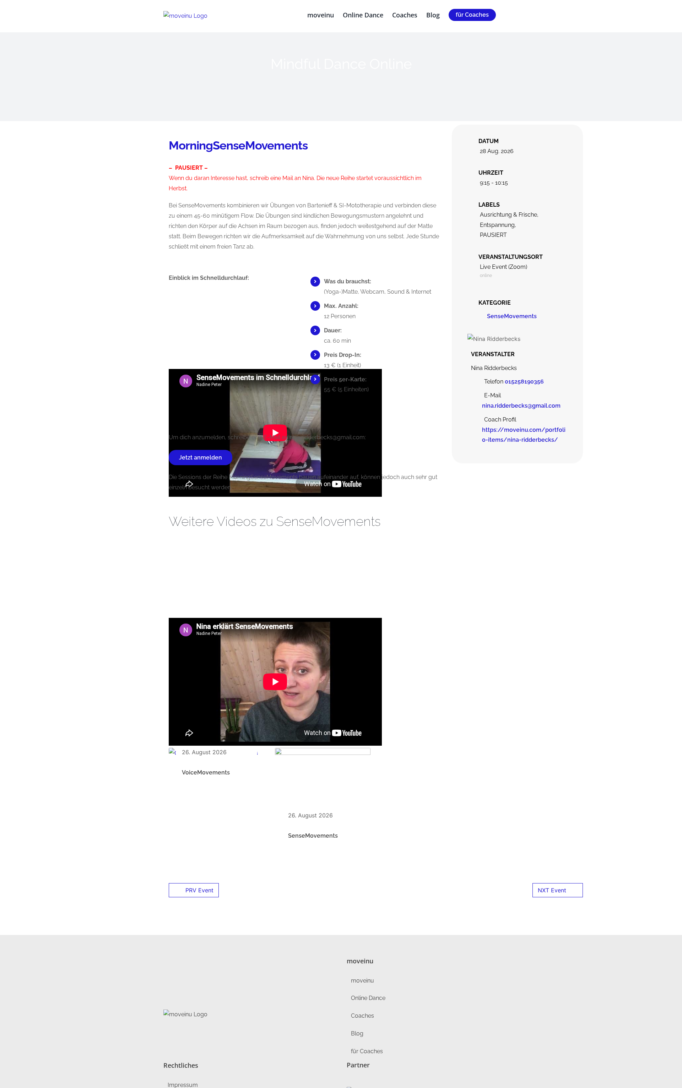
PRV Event (199, 890)
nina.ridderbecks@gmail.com (521, 405)
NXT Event (552, 890)
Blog (357, 1033)
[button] (507, 15)
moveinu (362, 980)
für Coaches (367, 1051)
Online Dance (368, 998)
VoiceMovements (206, 772)
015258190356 (524, 381)
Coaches (362, 1015)
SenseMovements (512, 316)
